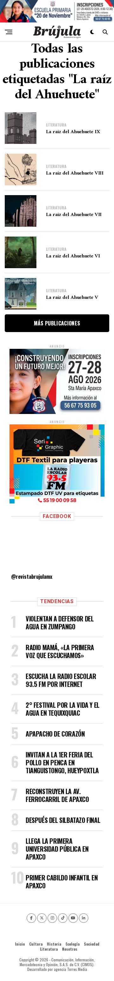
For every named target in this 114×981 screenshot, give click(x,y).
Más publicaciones (57, 323)
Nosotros (69, 949)
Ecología (72, 944)
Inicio (20, 944)
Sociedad (91, 944)
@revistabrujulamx (31, 576)
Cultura (35, 944)
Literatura (49, 949)
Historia (54, 944)
